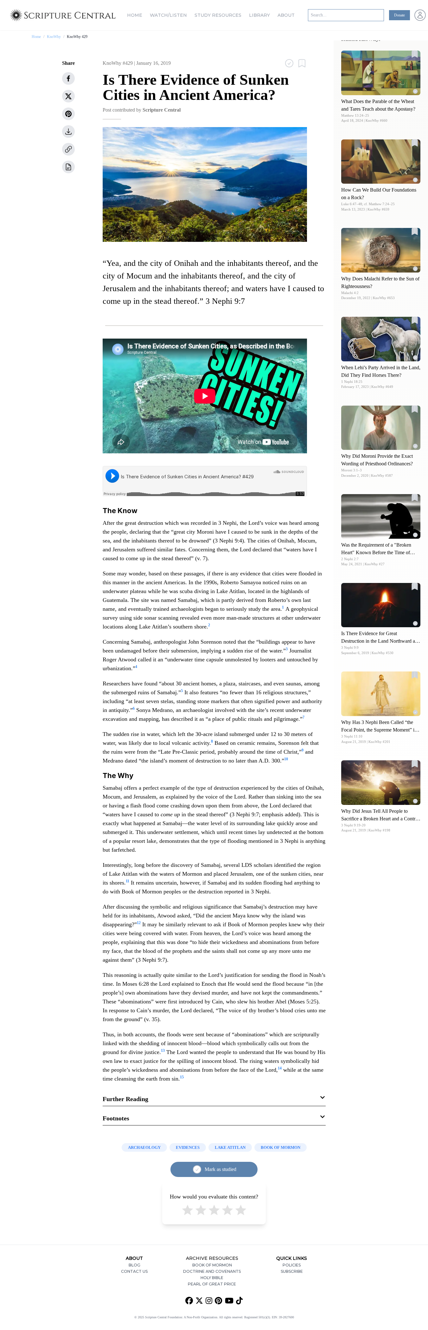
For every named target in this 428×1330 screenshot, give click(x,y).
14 (280, 1068)
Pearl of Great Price (212, 1284)
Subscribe (292, 1271)
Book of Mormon (212, 1265)
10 (286, 759)
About (286, 15)
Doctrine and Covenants (212, 1271)
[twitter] (68, 96)
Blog (134, 1265)
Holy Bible (212, 1277)
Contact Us (134, 1271)
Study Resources (218, 15)
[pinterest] (68, 113)
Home (134, 15)
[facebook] (68, 78)
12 (139, 923)
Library (259, 15)
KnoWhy (54, 36)
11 (127, 881)
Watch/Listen (168, 15)
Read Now (381, 72)
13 (163, 1050)
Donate (399, 15)
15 (182, 1077)
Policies (292, 1265)
